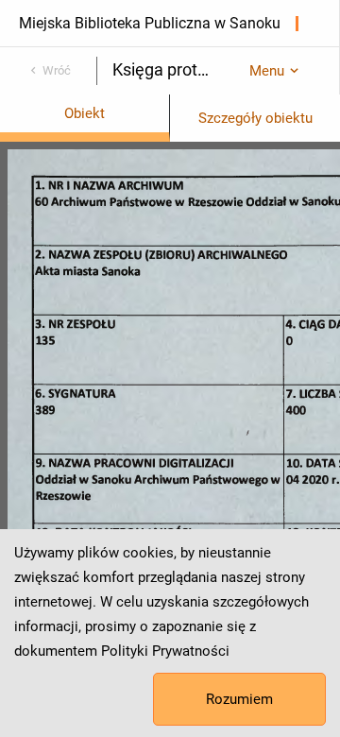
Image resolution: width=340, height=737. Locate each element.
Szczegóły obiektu (255, 118)
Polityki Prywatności (165, 651)
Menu (266, 70)
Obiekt (84, 113)
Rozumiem (239, 699)
